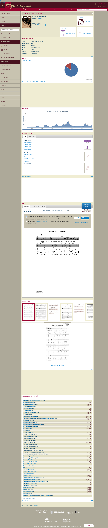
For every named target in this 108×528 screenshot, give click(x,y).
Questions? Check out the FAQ (82, 222)
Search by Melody (5, 37)
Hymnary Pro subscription (42, 221)
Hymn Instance (46, 210)
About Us (3, 105)
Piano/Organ (64, 28)
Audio (43, 206)
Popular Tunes (4, 81)
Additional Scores (35, 206)
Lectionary (3, 85)
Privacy (44, 526)
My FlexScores (7, 49)
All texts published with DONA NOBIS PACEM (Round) (34, 81)
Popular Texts (4, 77)
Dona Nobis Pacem (26, 60)
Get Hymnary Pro (77, 526)
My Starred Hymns (8, 45)
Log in (99, 6)
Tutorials (3, 101)
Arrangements (32, 136)
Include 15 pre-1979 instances (28, 498)
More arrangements (26, 176)
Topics (2, 73)
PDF (41, 23)
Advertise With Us (55, 526)
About (35, 526)
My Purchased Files (9, 57)
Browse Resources (6, 65)
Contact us (36, 505)
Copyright (40, 526)
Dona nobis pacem (70, 33)
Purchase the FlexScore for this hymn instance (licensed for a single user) (50, 216)
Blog (2, 93)
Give (72, 526)
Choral (80, 28)
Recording (42, 24)
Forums (3, 97)
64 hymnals (40, 18)
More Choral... (26, 161)
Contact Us (48, 526)
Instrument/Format (28, 209)
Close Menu (7, 13)
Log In (2, 17)
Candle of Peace (27, 144)
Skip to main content (4, 0)
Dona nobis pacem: (87, 33)
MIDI (38, 24)
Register (104, 6)
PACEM (25, 156)
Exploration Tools (5, 69)
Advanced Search (5, 33)
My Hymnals (7, 53)
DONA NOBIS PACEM (29, 158)
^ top (92, 56)
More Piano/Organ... (28, 149)
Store (55, 9)
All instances (25, 500)
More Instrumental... (27, 168)
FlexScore (80, 17)
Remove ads (90, 4)
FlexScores (26, 206)
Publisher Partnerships (65, 526)
